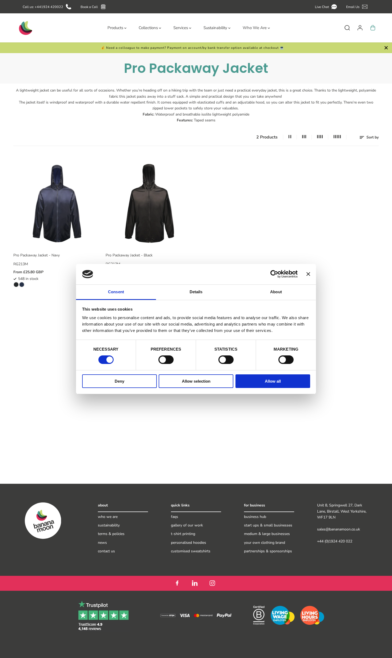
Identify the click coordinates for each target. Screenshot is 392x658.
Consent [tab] (116, 292)
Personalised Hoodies (188, 542)
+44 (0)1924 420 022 (334, 541)
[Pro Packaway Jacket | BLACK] (16, 284)
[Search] (347, 28)
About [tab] (276, 292)
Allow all (273, 381)
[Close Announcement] (386, 48)
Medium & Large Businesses (267, 533)
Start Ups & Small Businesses (268, 525)
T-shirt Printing (183, 533)
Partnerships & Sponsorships (268, 551)
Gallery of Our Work (187, 525)
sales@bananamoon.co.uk (338, 529)
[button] (327, 7)
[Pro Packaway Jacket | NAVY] (21, 284)
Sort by (372, 137)
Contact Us (106, 551)
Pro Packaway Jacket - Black (129, 255)
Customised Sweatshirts (190, 551)
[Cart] (373, 28)
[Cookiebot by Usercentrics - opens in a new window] (274, 274)
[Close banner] (308, 274)
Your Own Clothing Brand (264, 542)
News (102, 542)
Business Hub (255, 516)
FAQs (174, 516)
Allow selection (196, 381)
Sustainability (109, 525)
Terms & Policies (111, 533)
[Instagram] (212, 583)
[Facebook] (177, 583)
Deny (119, 381)
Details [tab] (196, 292)
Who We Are (108, 516)
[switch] (166, 359)
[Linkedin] (194, 583)
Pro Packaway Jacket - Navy (36, 255)
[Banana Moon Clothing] (25, 28)
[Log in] (360, 28)
